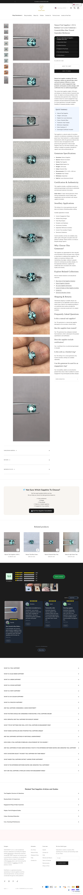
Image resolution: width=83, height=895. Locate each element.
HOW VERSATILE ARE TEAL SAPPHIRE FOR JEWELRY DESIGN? (21, 719)
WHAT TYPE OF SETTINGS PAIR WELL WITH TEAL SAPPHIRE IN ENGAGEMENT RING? (27, 725)
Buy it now (67, 71)
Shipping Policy (35, 855)
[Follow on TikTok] (17, 881)
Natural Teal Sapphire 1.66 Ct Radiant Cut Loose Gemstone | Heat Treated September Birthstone (12, 554)
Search (44, 850)
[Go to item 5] (6, 49)
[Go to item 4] (6, 43)
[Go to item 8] (6, 66)
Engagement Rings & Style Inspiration (14, 805)
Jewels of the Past (66, 15)
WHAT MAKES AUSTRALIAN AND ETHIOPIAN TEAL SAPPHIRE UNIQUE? (23, 731)
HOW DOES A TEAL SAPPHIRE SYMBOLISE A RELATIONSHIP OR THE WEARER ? (26, 742)
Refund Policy (34, 852)
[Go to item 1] (6, 26)
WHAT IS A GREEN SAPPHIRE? (12, 679)
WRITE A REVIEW (59, 576)
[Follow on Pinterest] (13, 881)
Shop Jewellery (28, 15)
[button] (29, 587)
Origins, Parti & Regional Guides (12, 810)
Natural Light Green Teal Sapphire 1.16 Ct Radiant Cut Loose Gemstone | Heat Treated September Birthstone (71, 554)
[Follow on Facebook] (5, 881)
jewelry (9, 861)
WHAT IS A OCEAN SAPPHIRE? (12, 685)
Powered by (41, 646)
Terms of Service (47, 860)
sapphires (15, 863)
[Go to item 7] (6, 61)
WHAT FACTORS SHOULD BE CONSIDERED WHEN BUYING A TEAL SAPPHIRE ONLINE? (28, 714)
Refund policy (46, 863)
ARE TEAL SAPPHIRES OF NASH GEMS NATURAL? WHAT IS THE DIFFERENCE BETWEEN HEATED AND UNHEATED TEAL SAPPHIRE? (40, 748)
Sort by (66, 597)
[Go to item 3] (6, 37)
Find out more (56, 15)
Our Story (33, 850)
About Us (35, 15)
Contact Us (48, 15)
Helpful (8, 640)
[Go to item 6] (6, 55)
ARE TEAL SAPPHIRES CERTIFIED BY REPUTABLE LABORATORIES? (22, 736)
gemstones (10, 853)
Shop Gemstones (16, 15)
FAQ (32, 858)
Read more (8, 637)
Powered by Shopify (29, 888)
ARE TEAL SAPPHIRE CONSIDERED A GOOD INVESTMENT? (20, 708)
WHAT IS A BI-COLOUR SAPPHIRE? (13, 696)
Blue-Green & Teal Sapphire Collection (65, 281)
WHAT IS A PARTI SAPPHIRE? (12, 691)
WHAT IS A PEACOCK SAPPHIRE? (13, 702)
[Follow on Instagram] (9, 881)
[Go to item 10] (6, 80)
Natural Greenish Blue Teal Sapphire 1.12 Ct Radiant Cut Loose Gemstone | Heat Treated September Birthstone (51, 554)
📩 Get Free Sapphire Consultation (41, 511)
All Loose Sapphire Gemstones (64, 285)
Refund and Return (47, 858)
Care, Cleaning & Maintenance (12, 822)
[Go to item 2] (6, 32)
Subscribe (62, 863)
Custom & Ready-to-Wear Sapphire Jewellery (67, 288)
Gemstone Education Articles (63, 292)
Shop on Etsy (46, 866)
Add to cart (66, 66)
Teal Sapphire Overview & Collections (14, 793)
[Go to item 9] (6, 72)
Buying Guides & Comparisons (12, 799)
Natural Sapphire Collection (63, 283)
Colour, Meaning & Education (11, 816)
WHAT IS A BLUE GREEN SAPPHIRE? (14, 674)
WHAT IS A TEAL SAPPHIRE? (12, 668)
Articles (42, 15)
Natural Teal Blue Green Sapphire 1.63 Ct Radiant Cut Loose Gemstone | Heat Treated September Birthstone (31, 554)
